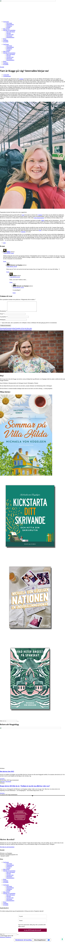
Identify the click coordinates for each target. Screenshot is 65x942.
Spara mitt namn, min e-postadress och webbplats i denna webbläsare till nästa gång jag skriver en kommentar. (29, 322)
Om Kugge (6, 21)
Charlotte (23, 231)
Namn (2, 314)
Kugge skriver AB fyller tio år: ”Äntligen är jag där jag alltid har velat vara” (25, 786)
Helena (9, 251)
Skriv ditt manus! (10, 31)
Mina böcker (6, 28)
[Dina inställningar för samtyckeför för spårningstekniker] (62, 939)
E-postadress (3, 316)
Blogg (4, 38)
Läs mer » (2, 778)
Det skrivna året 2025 (7, 771)
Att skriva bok (9, 34)
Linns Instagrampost (39, 217)
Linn (23, 215)
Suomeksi (5, 40)
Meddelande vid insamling (23, 940)
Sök (1, 721)
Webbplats (2, 319)
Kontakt (8, 27)
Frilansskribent (10, 24)
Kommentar (3, 311)
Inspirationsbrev (10, 37)
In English (5, 41)
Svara (4, 261)
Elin (40, 230)
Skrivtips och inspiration (9, 30)
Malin (42, 220)
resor (4, 242)
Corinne (21, 79)
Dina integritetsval (40, 940)
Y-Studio (40, 215)
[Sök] (18, 721)
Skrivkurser (9, 36)
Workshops (9, 26)
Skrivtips (8, 33)
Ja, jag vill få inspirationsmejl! (32, 930)
